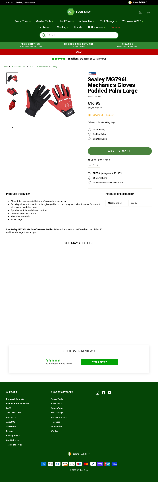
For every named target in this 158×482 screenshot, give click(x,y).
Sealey (54, 67)
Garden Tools (57, 408)
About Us (10, 422)
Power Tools (57, 399)
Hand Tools (56, 403)
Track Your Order (14, 412)
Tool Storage (57, 412)
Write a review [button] (99, 362)
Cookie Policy (12, 440)
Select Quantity (99, 160)
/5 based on (87, 58)
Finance (10, 431)
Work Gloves (42, 67)
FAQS (8, 408)
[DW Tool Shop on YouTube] (109, 393)
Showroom (11, 426)
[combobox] (82, 35)
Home (5, 67)
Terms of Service (14, 444)
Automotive (56, 426)
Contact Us (11, 417)
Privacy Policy (12, 435)
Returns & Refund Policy (17, 403)
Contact (9, 2)
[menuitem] (23, 21)
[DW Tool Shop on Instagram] (97, 393)
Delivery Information (25, 2)
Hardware (55, 422)
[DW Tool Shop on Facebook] (103, 393)
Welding (54, 431)
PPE (31, 67)
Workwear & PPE (18, 67)
